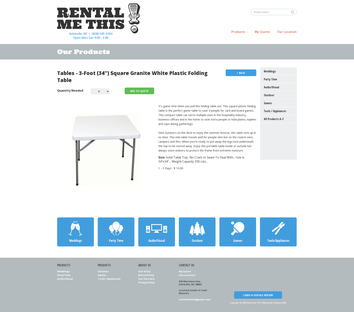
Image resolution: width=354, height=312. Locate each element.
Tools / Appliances (109, 278)
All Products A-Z (274, 119)
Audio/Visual (65, 278)
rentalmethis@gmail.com (194, 299)
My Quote (262, 32)
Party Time (63, 275)
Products (238, 32)
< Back (241, 73)
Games (102, 275)
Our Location (287, 32)
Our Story (144, 271)
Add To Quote (139, 91)
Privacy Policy (146, 282)
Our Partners (146, 278)
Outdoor (103, 271)
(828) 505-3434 (102, 34)
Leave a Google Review (258, 295)
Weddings (63, 271)
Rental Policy (146, 275)
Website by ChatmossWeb (274, 302)
